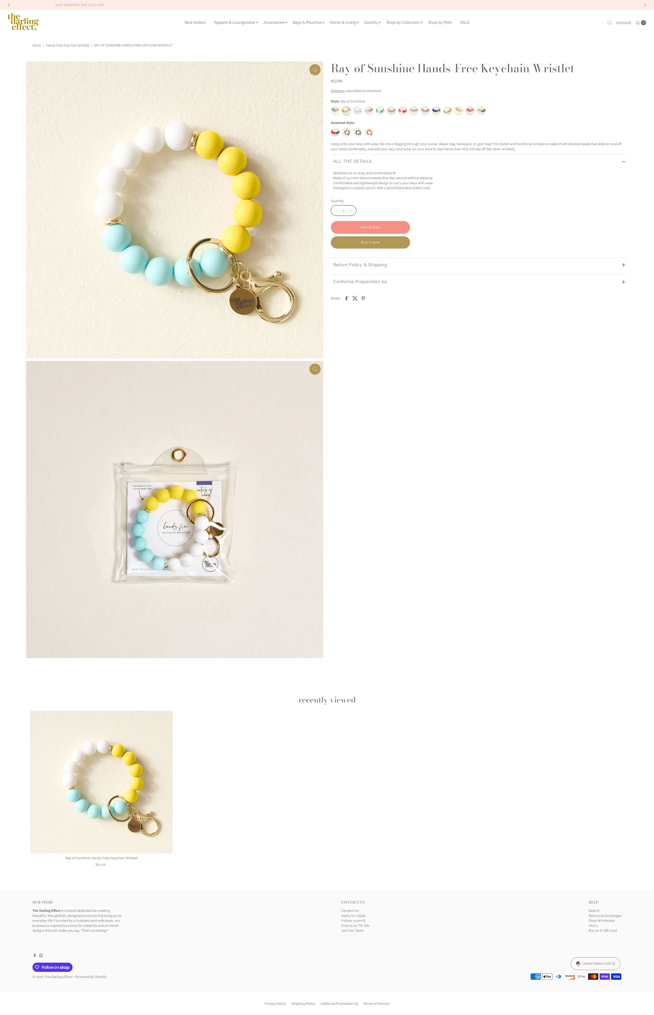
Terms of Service (376, 1004)
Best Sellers (195, 22)
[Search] (609, 22)
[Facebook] (35, 956)
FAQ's (593, 926)
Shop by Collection (403, 22)
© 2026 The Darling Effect (52, 977)
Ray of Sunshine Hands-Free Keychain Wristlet (101, 858)
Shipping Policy (303, 1004)
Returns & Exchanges (605, 916)
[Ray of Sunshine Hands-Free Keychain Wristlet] (101, 782)
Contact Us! (350, 911)
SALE (465, 22)
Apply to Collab (353, 916)
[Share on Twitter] (355, 298)
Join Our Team (352, 931)
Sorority (371, 22)
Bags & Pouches (307, 22)
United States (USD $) (598, 963)
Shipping (338, 90)
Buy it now (370, 242)
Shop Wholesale (602, 921)
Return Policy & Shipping (360, 264)
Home (36, 45)
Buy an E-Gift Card (603, 931)
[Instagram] (41, 956)
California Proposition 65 (360, 281)
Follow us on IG (353, 921)
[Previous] (9, 5)
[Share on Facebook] (346, 298)
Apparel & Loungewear (234, 22)
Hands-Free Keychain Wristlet (67, 45)
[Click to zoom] (315, 69)
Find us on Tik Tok (355, 926)
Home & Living (343, 22)
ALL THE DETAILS (352, 161)
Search (594, 911)
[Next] (645, 5)
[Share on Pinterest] (363, 298)
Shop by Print (440, 22)
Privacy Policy (275, 1004)
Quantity (337, 201)
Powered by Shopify (91, 977)
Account (623, 22)
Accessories (273, 22)
